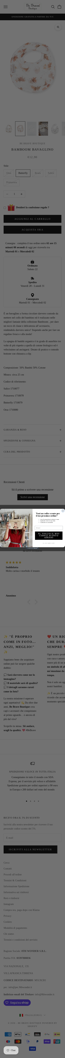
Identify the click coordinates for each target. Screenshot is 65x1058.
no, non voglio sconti (49, 543)
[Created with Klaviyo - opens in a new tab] (32, 548)
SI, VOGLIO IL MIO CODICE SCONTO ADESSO (48, 536)
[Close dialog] (63, 511)
